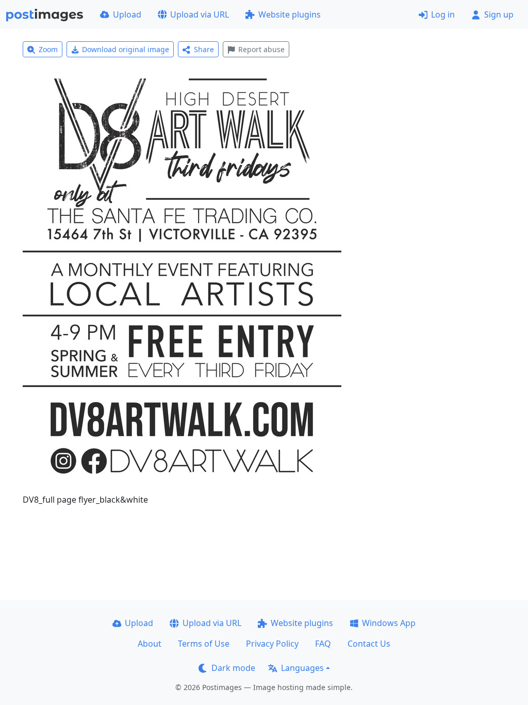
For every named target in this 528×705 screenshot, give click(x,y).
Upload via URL (199, 14)
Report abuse (261, 49)
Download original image (125, 49)
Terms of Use (203, 643)
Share (204, 49)
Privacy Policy (272, 643)
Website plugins (289, 14)
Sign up (499, 14)
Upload (127, 14)
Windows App (389, 623)
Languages (302, 668)
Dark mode (233, 668)
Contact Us (369, 643)
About (149, 643)
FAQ (323, 643)
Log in (443, 14)
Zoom (48, 49)
